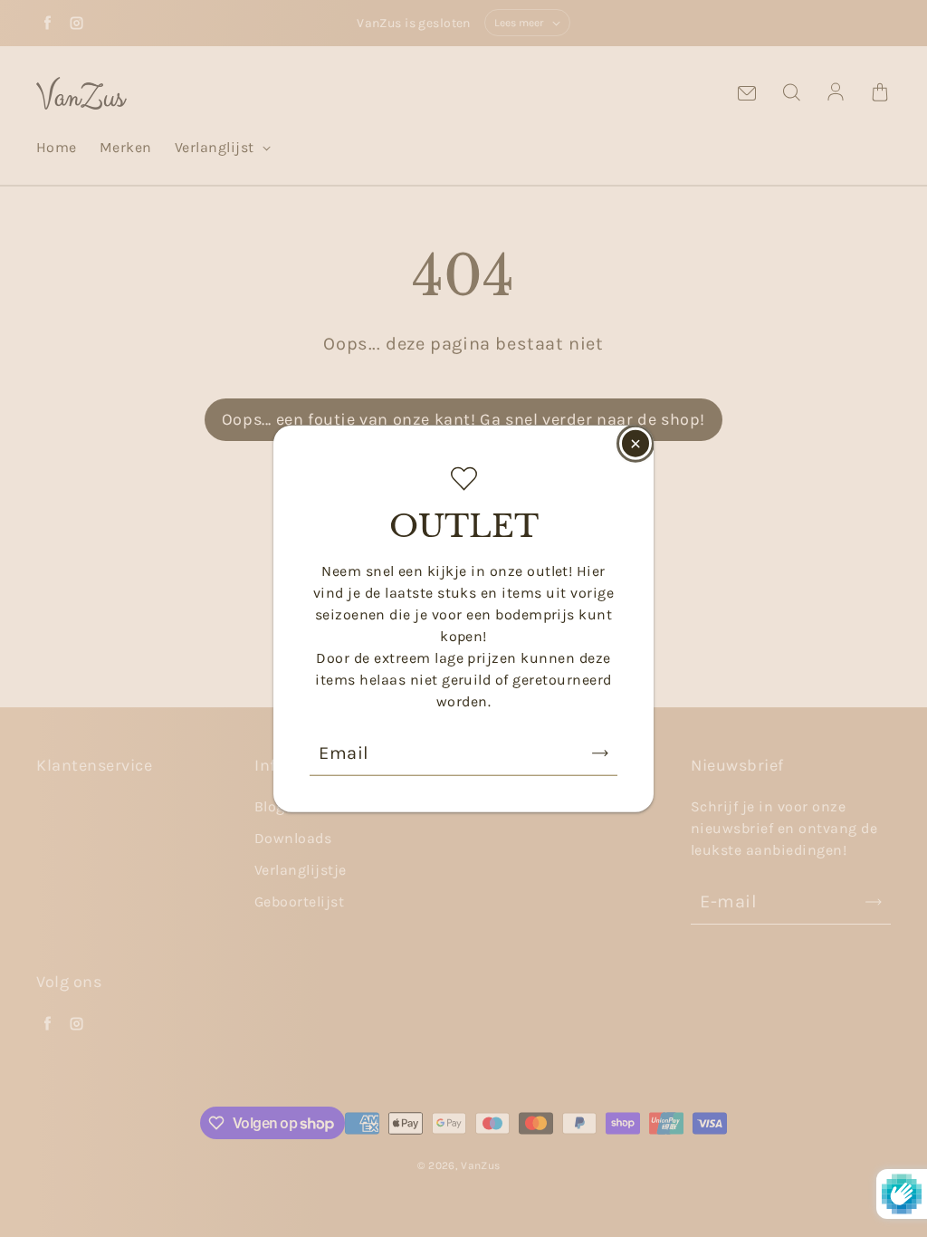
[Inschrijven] (600, 752)
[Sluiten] (635, 443)
